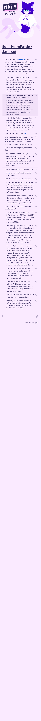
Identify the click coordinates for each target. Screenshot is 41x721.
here (24, 133)
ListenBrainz (20, 59)
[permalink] (36, 59)
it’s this (8, 173)
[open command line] (2, 316)
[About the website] (37, 316)
